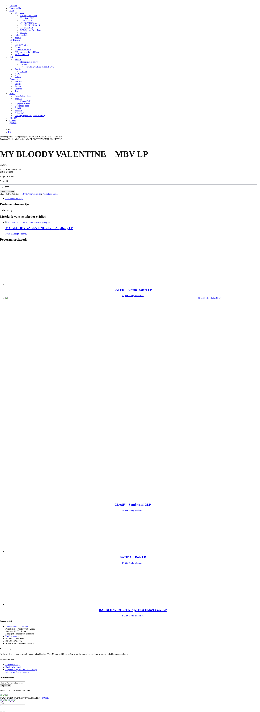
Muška (18, 59)
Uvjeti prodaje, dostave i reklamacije (21, 669)
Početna (3, 137)
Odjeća (12, 57)
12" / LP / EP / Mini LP (31, 194)
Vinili (11, 10)
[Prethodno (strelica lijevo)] (1, 711)
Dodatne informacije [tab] (14, 198)
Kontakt (12, 123)
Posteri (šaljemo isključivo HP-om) (30, 115)
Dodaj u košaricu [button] (19, 234)
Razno (12, 93)
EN (9, 132)
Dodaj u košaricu (7, 191)
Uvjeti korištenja (12, 664)
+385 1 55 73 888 (16, 626)
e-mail (13, 636)
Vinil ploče (19, 137)
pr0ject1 (45, 698)
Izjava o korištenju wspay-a (17, 672)
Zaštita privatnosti (13, 667)
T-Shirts (23, 71)
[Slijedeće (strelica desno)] (4, 711)
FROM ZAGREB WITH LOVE (40, 67)
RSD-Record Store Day (30, 30)
